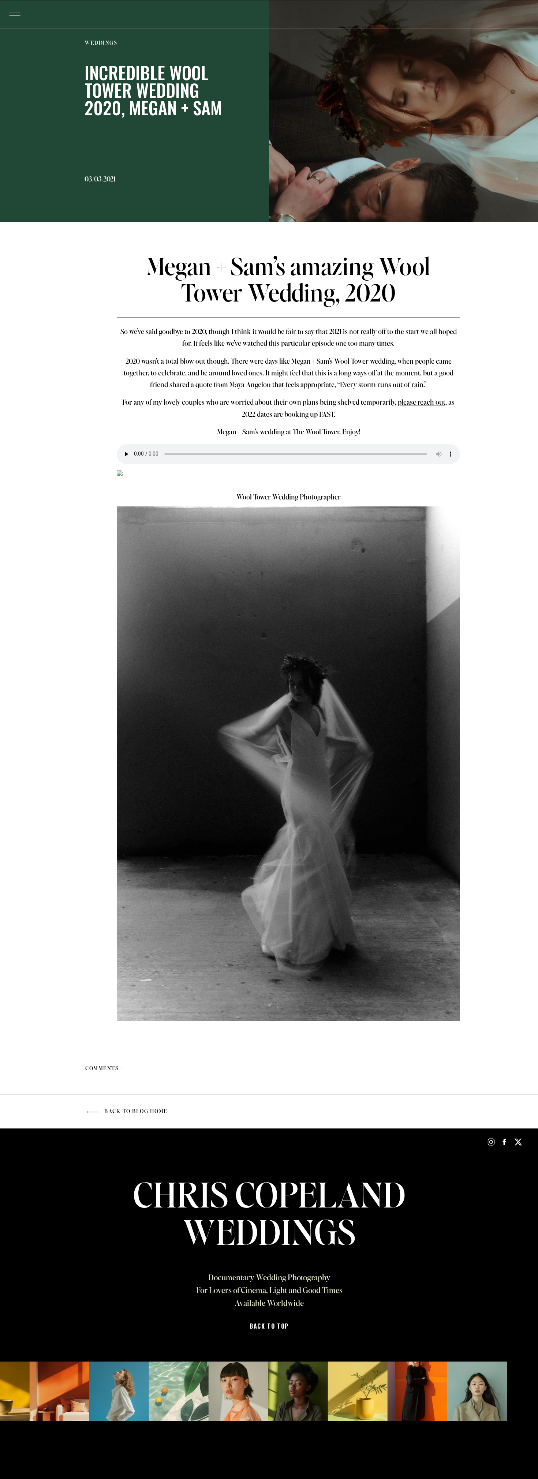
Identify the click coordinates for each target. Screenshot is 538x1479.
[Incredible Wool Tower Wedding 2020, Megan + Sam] (403, 111)
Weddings (101, 43)
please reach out (421, 403)
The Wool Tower (316, 432)
